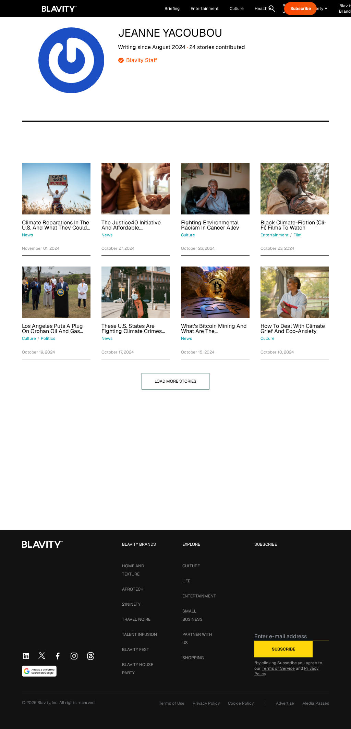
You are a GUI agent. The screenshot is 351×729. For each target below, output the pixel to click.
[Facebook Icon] (57, 656)
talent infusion (139, 634)
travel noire (136, 619)
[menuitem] (263, 8)
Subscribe (300, 8)
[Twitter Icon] (41, 655)
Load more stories (175, 381)
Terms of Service (278, 668)
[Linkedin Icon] (26, 656)
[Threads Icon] (90, 656)
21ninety (131, 604)
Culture (191, 566)
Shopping (193, 657)
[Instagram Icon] (74, 656)
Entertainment (199, 596)
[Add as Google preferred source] (39, 671)
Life (186, 581)
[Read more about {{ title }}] (56, 188)
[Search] (272, 8)
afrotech (133, 589)
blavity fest (135, 649)
